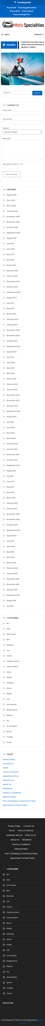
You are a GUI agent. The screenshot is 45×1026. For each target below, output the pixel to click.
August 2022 (11, 416)
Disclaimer (7, 788)
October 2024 (12, 287)
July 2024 (10, 303)
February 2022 (12, 443)
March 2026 (11, 206)
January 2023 (12, 389)
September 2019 (13, 595)
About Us (7, 784)
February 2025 (12, 270)
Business (10, 645)
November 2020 (13, 519)
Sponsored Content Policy (15, 805)
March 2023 (11, 379)
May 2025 (10, 254)
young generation (28, 7)
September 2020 (13, 530)
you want (16, 11)
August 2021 (11, 471)
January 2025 (12, 276)
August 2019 (11, 600)
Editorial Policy (9, 796)
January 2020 (12, 573)
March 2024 (11, 314)
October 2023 (12, 341)
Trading (9, 737)
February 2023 (12, 384)
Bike (8, 639)
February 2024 (12, 319)
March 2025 (11, 265)
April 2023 (10, 373)
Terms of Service (10, 772)
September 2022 (13, 411)
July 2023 (10, 357)
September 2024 (13, 292)
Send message (11, 174)
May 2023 (10, 368)
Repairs (9, 715)
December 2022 (13, 395)
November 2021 (12, 454)
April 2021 (10, 492)
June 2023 (10, 362)
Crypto (9, 656)
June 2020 (10, 546)
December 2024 (13, 281)
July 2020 (10, 541)
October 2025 (12, 227)
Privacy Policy (9, 759)
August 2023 (11, 352)
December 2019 (12, 579)
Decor (9, 672)
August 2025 (11, 238)
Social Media (11, 726)
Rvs (7, 720)
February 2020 (12, 568)
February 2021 (12, 503)
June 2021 (10, 481)
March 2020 (11, 562)
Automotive (11, 634)
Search (37, 34)
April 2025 (10, 260)
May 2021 (10, 487)
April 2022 (10, 433)
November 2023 (13, 335)
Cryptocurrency (12, 661)
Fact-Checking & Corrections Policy (19, 801)
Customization (12, 666)
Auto (8, 629)
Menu (7, 34)
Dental (9, 677)
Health (9, 693)
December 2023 (13, 330)
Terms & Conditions (12, 792)
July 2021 (10, 476)
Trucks (9, 742)
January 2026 (12, 211)
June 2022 (10, 427)
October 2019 (11, 590)
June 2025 (10, 249)
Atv (7, 623)
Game (9, 688)
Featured (10, 683)
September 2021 (13, 465)
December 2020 (13, 514)
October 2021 (11, 460)
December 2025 (13, 216)
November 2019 (12, 584)
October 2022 (12, 406)
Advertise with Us (11, 776)
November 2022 (13, 400)
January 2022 (12, 449)
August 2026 (11, 195)
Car (8, 650)
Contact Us (8, 763)
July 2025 (10, 243)
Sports (9, 731)
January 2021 (11, 508)
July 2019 (10, 606)
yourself (12, 7)
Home (5, 767)
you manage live (22, 14)
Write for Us (8, 780)
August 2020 (11, 535)
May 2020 (10, 552)
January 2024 (12, 325)
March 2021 (11, 498)
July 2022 (10, 422)
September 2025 (13, 233)
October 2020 (12, 525)
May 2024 (10, 308)
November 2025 (13, 222)
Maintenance (11, 710)
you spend (28, 11)
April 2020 (10, 557)
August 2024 (11, 297)
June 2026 (10, 200)
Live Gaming (11, 704)
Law (8, 699)
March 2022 (11, 438)
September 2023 (13, 346)
